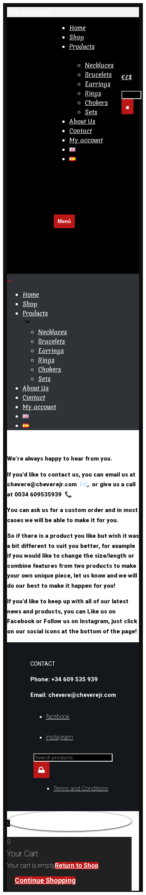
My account (86, 140)
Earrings (98, 84)
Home (77, 27)
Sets (91, 112)
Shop (76, 37)
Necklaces (99, 65)
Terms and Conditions (80, 788)
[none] (78, 322)
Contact (80, 130)
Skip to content (29, 11)
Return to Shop (77, 865)
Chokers (96, 102)
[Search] (127, 106)
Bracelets (98, 74)
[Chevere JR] (30, 136)
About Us (82, 121)
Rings (93, 93)
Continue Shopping (45, 880)
